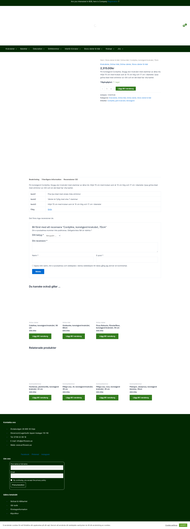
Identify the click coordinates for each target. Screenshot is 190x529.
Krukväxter (10, 49)
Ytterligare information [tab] (51, 179)
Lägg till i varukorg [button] (40, 336)
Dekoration (37, 49)
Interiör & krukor (71, 49)
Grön (50, 209)
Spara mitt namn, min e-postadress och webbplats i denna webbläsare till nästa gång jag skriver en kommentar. (80, 266)
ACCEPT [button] (183, 525)
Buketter (23, 49)
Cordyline (111, 101)
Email (13, 472)
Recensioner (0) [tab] (71, 179)
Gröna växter (125, 64)
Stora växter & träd (92, 49)
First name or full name (19, 464)
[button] (16, 48)
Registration (113, 1)
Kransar (109, 49)
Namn (35, 255)
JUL (119, 49)
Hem (102, 60)
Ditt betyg (38, 235)
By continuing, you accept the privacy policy (29, 480)
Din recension (39, 240)
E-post (99, 255)
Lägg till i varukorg (126, 89)
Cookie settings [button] (171, 525)
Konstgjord (130, 101)
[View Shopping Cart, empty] (184, 25)
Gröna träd (125, 60)
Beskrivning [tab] (34, 179)
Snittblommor (53, 49)
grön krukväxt (120, 101)
